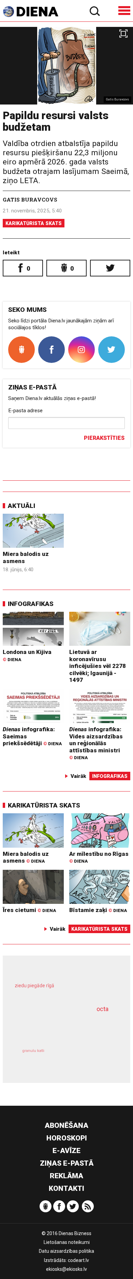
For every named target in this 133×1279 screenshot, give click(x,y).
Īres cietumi (29, 910)
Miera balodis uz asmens (26, 857)
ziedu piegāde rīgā (34, 985)
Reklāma (66, 1176)
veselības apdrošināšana (57, 1027)
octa (102, 1008)
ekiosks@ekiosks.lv (66, 1269)
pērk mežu (63, 990)
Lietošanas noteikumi (67, 1242)
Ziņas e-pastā (66, 1163)
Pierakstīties (104, 438)
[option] (66, 66)
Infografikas (31, 604)
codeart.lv (78, 1260)
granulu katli (33, 1051)
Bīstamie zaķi (98, 910)
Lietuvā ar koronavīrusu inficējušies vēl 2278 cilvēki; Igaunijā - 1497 (97, 666)
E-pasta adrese (25, 410)
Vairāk (78, 776)
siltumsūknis (90, 1058)
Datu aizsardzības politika (66, 1251)
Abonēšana (66, 1125)
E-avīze (66, 1151)
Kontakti (66, 1188)
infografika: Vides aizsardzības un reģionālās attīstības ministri (96, 743)
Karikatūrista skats (33, 223)
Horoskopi (66, 1138)
